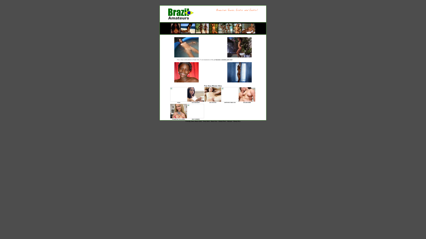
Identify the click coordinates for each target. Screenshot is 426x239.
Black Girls (198, 121)
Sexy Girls (206, 121)
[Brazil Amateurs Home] (181, 19)
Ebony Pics (237, 121)
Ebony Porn (222, 121)
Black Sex (214, 121)
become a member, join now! (224, 59)
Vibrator (229, 121)
